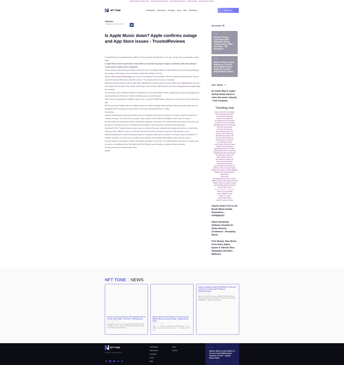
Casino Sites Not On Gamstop (224, 112)
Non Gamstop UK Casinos (224, 140)
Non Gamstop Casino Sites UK (224, 166)
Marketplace (150, 10)
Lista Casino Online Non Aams (224, 144)
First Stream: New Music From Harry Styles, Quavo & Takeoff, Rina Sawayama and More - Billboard (224, 247)
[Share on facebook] (132, 25)
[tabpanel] (216, 354)
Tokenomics (161, 10)
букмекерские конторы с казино (224, 178)
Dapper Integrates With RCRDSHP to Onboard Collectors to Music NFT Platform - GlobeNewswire (217, 289)
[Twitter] (114, 361)
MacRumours (187, 83)
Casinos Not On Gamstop (224, 133)
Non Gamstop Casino (224, 142)
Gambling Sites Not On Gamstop (224, 125)
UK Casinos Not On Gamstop (224, 120)
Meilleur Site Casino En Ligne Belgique (225, 170)
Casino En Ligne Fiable (224, 191)
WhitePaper (193, 10)
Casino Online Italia (224, 198)
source (107, 151)
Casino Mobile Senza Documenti (225, 185)
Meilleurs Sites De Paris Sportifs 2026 (224, 181)
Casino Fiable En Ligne (224, 193)
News (216, 33)
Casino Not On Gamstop (224, 116)
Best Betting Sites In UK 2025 (225, 148)
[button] (228, 10)
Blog (185, 10)
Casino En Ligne (224, 196)
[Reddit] (110, 361)
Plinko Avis (224, 176)
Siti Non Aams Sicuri (224, 187)
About (179, 10)
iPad (161, 70)
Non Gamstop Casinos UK (224, 135)
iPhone (156, 70)
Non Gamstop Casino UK (224, 131)
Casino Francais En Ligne (224, 200)
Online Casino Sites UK (224, 157)
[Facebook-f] (121, 361)
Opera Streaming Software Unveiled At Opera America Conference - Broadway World (223, 228)
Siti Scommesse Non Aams (224, 114)
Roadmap (171, 10)
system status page (123, 77)
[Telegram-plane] (118, 361)
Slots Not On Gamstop (224, 127)
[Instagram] (106, 361)
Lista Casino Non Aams (224, 163)
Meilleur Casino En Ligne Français (224, 168)
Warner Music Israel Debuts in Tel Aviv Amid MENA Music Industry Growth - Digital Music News (171, 319)
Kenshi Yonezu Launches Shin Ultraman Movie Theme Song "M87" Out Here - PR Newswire (126, 318)
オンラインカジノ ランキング (224, 189)
